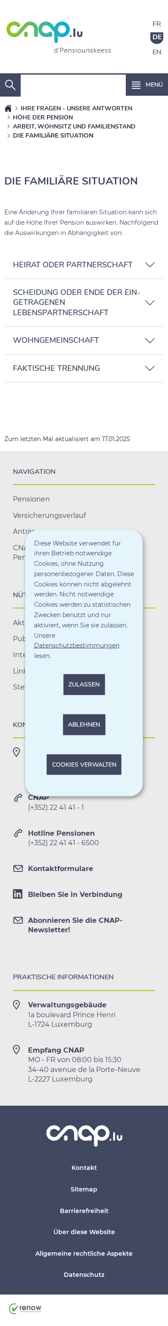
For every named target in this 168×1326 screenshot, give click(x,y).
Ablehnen (84, 724)
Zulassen (84, 684)
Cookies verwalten (84, 764)
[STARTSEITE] (8, 108)
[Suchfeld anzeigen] (10, 86)
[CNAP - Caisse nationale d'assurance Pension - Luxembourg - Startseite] (58, 39)
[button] (147, 85)
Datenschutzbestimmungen (76, 645)
